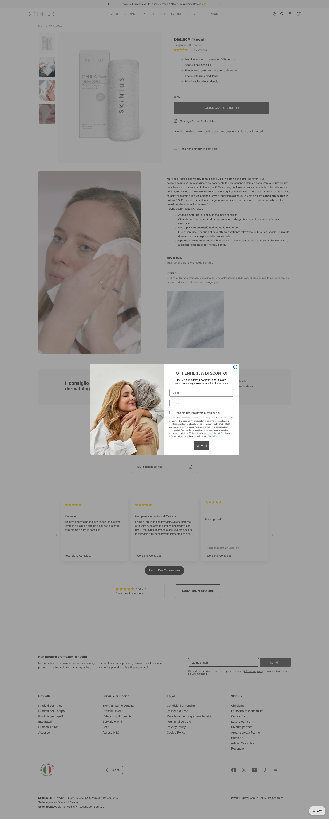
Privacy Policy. (214, 436)
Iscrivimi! (202, 445)
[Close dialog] (235, 367)
